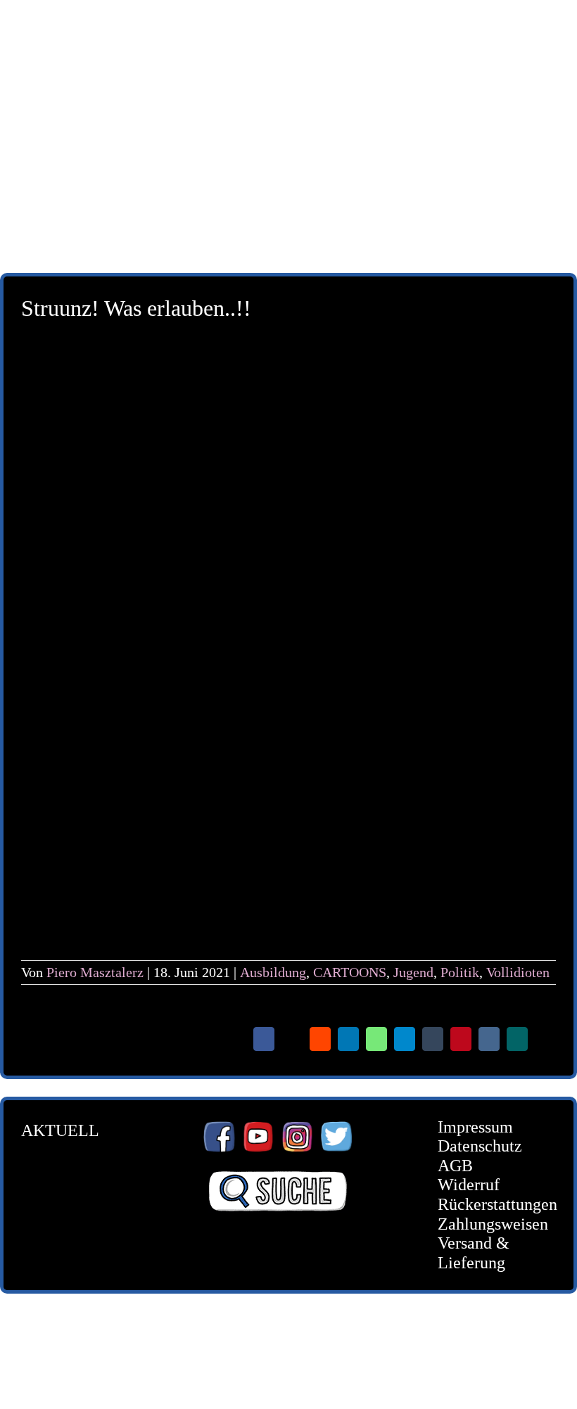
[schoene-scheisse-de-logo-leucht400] (288, 22)
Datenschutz (480, 1146)
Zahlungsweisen (486, 1224)
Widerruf (469, 1184)
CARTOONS (349, 972)
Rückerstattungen (486, 1204)
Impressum (475, 1127)
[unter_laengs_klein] (288, 187)
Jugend (413, 972)
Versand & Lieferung (473, 1253)
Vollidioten (518, 972)
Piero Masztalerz (95, 972)
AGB (455, 1165)
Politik (459, 972)
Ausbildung (273, 972)
